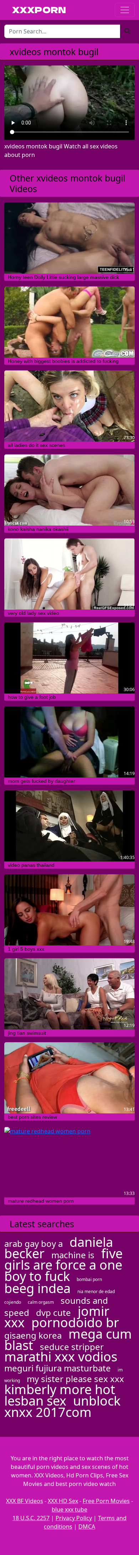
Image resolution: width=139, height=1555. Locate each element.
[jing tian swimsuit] (69, 993)
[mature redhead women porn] (69, 1161)
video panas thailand (31, 865)
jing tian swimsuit (27, 1033)
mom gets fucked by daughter (41, 781)
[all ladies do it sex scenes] (69, 406)
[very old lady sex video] (69, 574)
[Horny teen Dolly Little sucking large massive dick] (69, 238)
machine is (72, 1255)
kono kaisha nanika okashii (38, 529)
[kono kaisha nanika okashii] (69, 490)
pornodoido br (75, 1322)
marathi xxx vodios (60, 1356)
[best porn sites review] (69, 1077)
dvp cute (53, 1312)
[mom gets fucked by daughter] (69, 742)
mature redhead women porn (41, 1201)
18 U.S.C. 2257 (31, 1518)
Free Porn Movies (106, 1501)
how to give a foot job (32, 697)
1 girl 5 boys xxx (26, 949)
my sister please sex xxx (75, 1379)
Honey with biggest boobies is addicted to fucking (63, 361)
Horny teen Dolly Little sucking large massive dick (63, 277)
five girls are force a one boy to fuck (63, 1265)
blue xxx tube (69, 1509)
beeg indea (37, 1288)
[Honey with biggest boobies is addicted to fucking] (69, 322)
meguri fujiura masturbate (57, 1368)
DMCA (86, 1526)
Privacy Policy (74, 1518)
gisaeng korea (33, 1335)
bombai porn (89, 1279)
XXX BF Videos (24, 1501)
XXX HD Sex (63, 1501)
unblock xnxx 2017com (62, 1406)
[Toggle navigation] (125, 10)
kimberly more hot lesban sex (59, 1395)
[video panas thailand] (69, 825)
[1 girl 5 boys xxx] (69, 909)
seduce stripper (72, 1347)
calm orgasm (41, 1302)
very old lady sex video (33, 613)
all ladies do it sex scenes (36, 445)
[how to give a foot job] (69, 658)
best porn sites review (32, 1117)
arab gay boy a (33, 1243)
